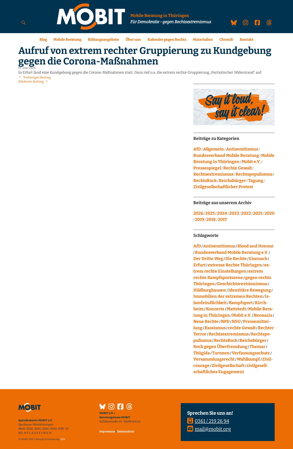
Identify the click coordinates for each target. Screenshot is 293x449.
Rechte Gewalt (237, 168)
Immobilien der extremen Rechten (228, 296)
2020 (269, 213)
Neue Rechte (206, 321)
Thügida (201, 353)
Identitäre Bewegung (249, 290)
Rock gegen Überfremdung (220, 346)
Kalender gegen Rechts (166, 39)
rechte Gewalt (242, 327)
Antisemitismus (242, 149)
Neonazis (263, 315)
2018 (211, 219)
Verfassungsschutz (251, 353)
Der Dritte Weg (208, 258)
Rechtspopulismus (254, 174)
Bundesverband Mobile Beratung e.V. (231, 252)
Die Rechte (236, 258)
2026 (198, 213)
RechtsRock (205, 180)
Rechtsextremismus (213, 174)
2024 (222, 213)
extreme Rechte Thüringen (235, 265)
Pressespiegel (207, 168)
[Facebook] (120, 407)
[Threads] (129, 407)
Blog (43, 39)
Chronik (226, 39)
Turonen (221, 353)
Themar (257, 346)
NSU (236, 321)
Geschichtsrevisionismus (242, 283)
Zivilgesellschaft (228, 365)
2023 (234, 213)
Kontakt (247, 39)
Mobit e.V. (251, 161)
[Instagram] (111, 407)
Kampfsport (241, 302)
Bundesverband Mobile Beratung (226, 155)
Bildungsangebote (103, 39)
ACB (62, 439)
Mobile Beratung (67, 39)
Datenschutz (125, 431)
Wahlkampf (248, 359)
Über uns (133, 39)
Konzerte (215, 309)
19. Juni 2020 (27, 68)
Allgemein (213, 149)
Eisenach (258, 258)
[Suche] (23, 22)
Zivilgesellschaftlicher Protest (223, 186)
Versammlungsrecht (214, 359)
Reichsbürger (232, 180)
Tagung (255, 180)
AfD (197, 149)
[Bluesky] (102, 407)
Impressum (107, 431)
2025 (210, 213)
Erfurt (199, 265)
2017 (222, 219)
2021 (257, 213)
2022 (246, 213)
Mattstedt (236, 309)
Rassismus (215, 327)
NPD (225, 321)
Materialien (203, 39)
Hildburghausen (209, 290)
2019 (199, 219)
